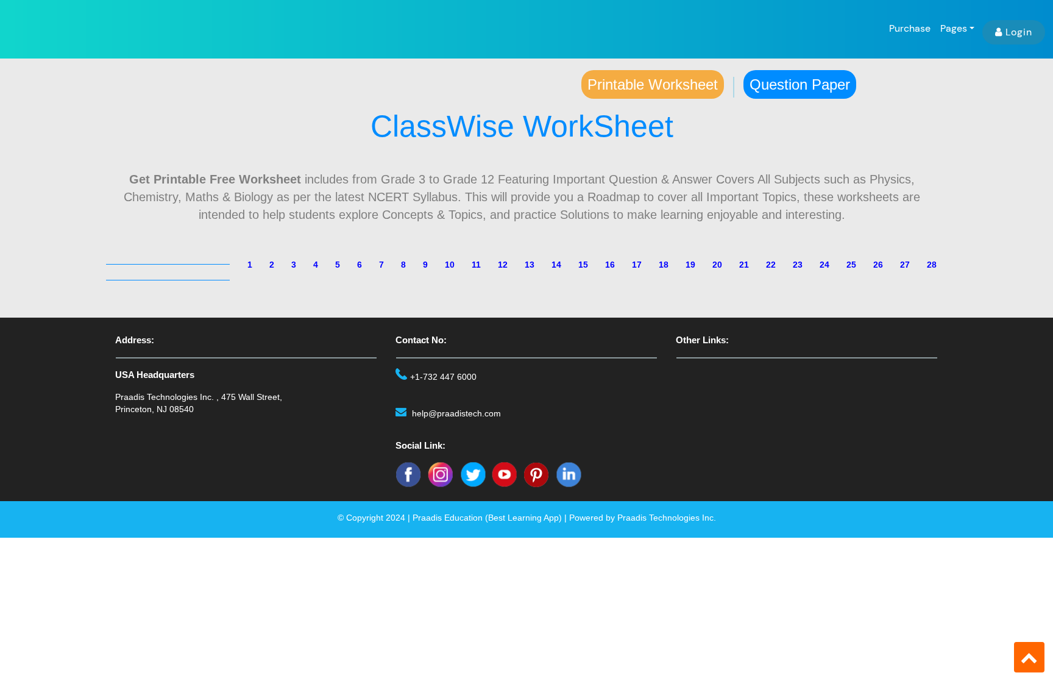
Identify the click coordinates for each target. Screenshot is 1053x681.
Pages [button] (953, 28)
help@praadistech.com (456, 413)
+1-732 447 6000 (443, 377)
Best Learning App (523, 517)
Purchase (910, 28)
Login (1018, 32)
